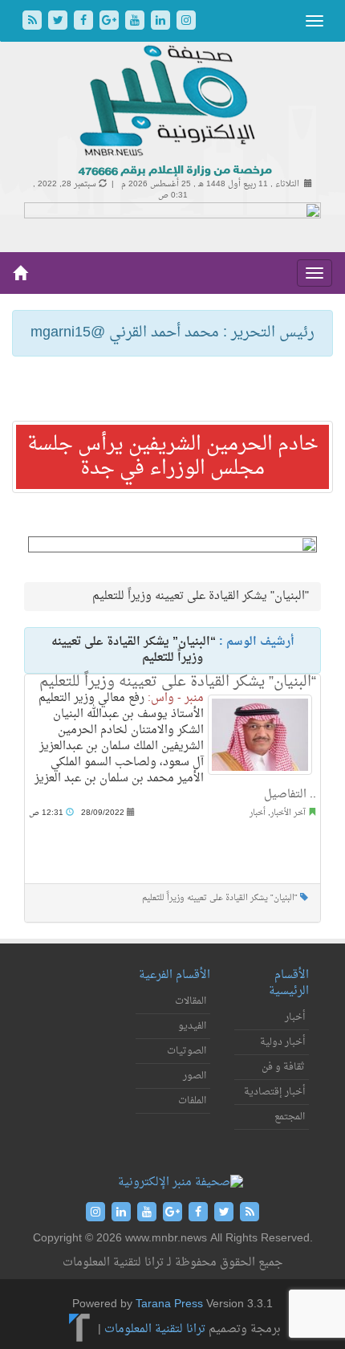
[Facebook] (85, 22)
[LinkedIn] (162, 22)
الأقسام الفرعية (174, 975)
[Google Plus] (111, 22)
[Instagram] (186, 22)
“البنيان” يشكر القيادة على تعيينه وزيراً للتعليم (177, 682)
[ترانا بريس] (80, 1329)
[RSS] (34, 22)
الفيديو (192, 1026)
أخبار (258, 813)
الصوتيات (186, 1051)
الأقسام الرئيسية (289, 983)
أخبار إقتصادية (274, 1092)
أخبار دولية (282, 1042)
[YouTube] (136, 22)
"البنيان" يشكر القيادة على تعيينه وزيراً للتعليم (220, 898)
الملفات (192, 1101)
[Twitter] (59, 22)
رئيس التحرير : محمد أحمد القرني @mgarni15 (172, 333)
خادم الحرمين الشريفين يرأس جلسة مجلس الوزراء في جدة (173, 456)
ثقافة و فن (283, 1067)
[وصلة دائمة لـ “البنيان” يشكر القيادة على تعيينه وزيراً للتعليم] (260, 735)
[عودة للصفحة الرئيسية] (173, 112)
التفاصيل (285, 794)
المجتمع (289, 1117)
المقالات (190, 1001)
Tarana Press (169, 1304)
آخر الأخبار (288, 813)
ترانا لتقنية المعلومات (154, 1329)
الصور (194, 1076)
